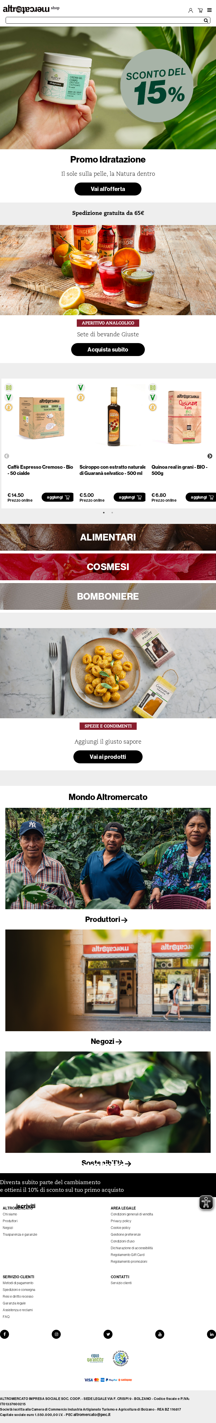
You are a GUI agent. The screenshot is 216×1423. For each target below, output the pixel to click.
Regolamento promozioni (129, 1261)
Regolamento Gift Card (128, 1255)
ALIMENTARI (108, 537)
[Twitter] (108, 1334)
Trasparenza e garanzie (20, 1234)
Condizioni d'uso (122, 1241)
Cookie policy (121, 1228)
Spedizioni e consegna (19, 1290)
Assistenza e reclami (18, 1310)
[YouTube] (159, 1334)
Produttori (103, 919)
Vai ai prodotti (108, 756)
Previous (6, 456)
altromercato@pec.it (92, 1414)
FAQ (6, 1317)
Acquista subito (108, 349)
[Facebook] (4, 1334)
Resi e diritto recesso (18, 1296)
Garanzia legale (14, 1303)
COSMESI (108, 567)
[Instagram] (56, 1334)
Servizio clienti (121, 1283)
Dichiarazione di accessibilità (132, 1248)
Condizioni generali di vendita (132, 1214)
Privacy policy (121, 1221)
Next (209, 456)
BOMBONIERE (108, 596)
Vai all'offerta (108, 188)
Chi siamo (10, 1214)
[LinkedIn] (211, 1334)
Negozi (103, 1041)
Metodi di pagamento (18, 1283)
